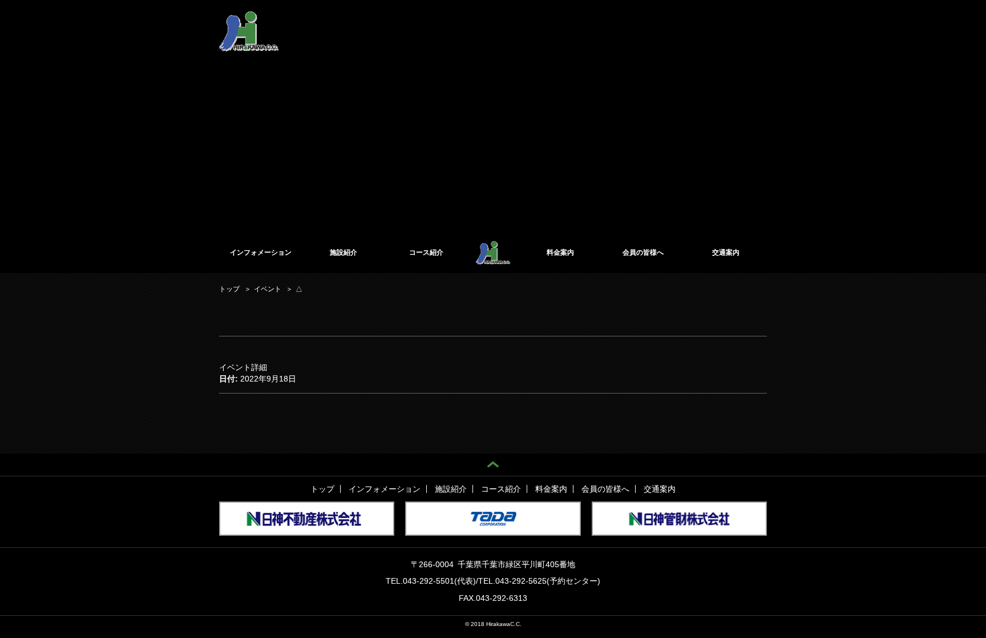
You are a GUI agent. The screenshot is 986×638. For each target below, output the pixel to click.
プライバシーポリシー (680, 22)
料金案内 (560, 252)
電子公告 (622, 22)
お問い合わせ (746, 22)
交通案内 (726, 252)
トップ (322, 489)
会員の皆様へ (643, 252)
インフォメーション (261, 252)
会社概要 (583, 22)
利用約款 (545, 22)
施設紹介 (343, 252)
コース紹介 (426, 252)
